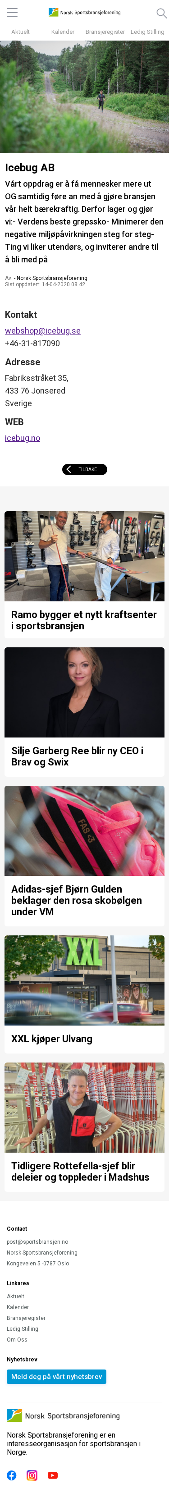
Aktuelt (20, 31)
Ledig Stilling (147, 31)
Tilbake (88, 469)
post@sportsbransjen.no (37, 1242)
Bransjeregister (105, 31)
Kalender (62, 31)
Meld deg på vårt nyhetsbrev (56, 1377)
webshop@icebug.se (43, 330)
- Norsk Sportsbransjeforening (50, 278)
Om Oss (17, 1340)
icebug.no (22, 438)
